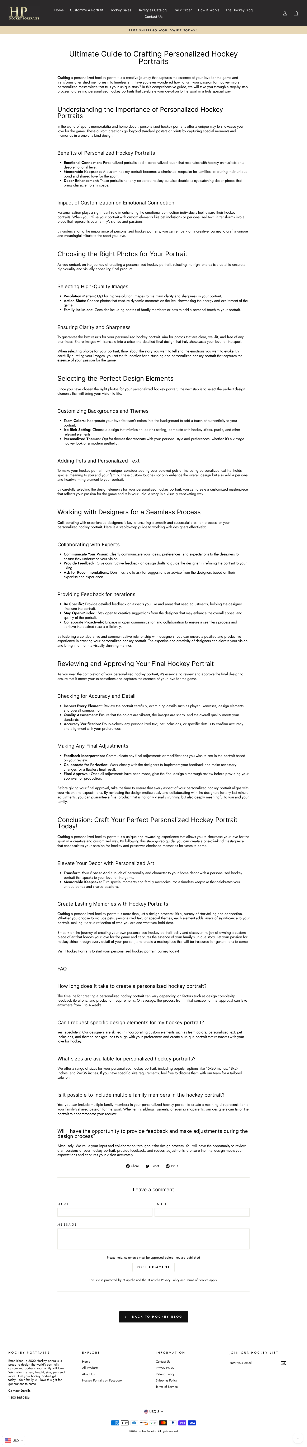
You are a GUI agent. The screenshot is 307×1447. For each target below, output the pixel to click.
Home (59, 10)
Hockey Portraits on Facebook (102, 1380)
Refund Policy (165, 1374)
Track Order (182, 10)
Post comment (153, 1267)
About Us (88, 1374)
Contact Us (153, 16)
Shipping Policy (166, 1380)
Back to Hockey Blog (156, 1317)
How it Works (208, 10)
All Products (90, 1368)
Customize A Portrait (86, 10)
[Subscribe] (283, 1363)
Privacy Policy (170, 1280)
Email (161, 1204)
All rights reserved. (168, 1431)
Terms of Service (197, 1280)
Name (63, 1204)
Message (67, 1224)
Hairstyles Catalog (152, 10)
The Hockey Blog (239, 10)
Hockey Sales (120, 10)
